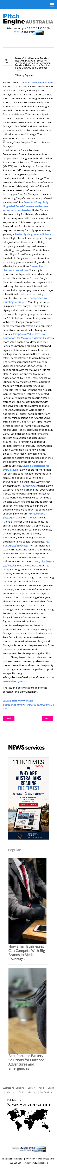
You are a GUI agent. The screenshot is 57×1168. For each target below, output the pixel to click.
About (41, 1087)
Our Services (46, 1092)
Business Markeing (28, 1092)
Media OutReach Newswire (37, 82)
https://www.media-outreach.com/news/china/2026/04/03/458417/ (28, 704)
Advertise (10, 1092)
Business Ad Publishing (13, 1087)
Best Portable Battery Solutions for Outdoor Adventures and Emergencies (26, 1062)
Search (51, 1087)
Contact (31, 1087)
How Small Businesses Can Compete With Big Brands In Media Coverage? (26, 952)
